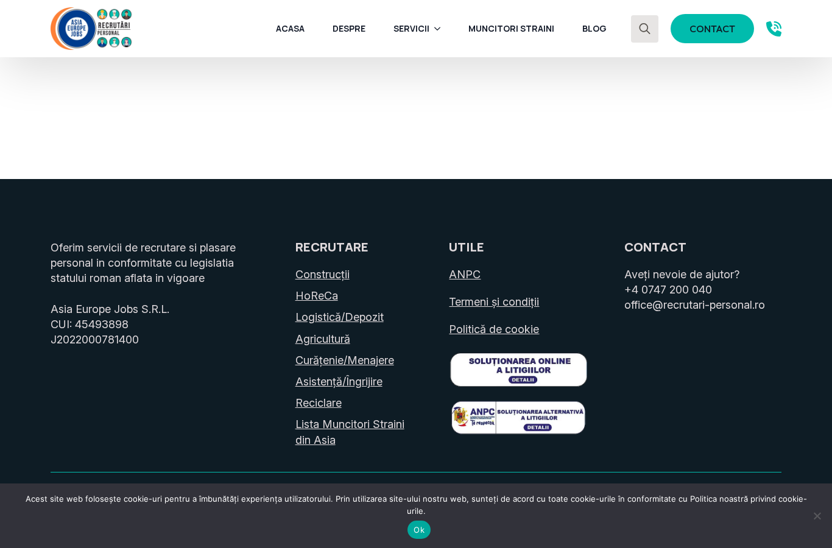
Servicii (411, 28)
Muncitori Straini (511, 28)
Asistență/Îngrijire (339, 381)
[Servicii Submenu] (441, 28)
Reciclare (318, 402)
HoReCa (316, 295)
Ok (419, 530)
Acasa (290, 28)
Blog (594, 28)
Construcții (322, 274)
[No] (817, 516)
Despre (349, 28)
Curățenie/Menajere (344, 360)
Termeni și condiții (494, 301)
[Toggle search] (644, 29)
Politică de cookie (494, 329)
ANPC (465, 274)
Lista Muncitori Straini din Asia (349, 432)
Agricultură (322, 338)
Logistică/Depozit (339, 317)
